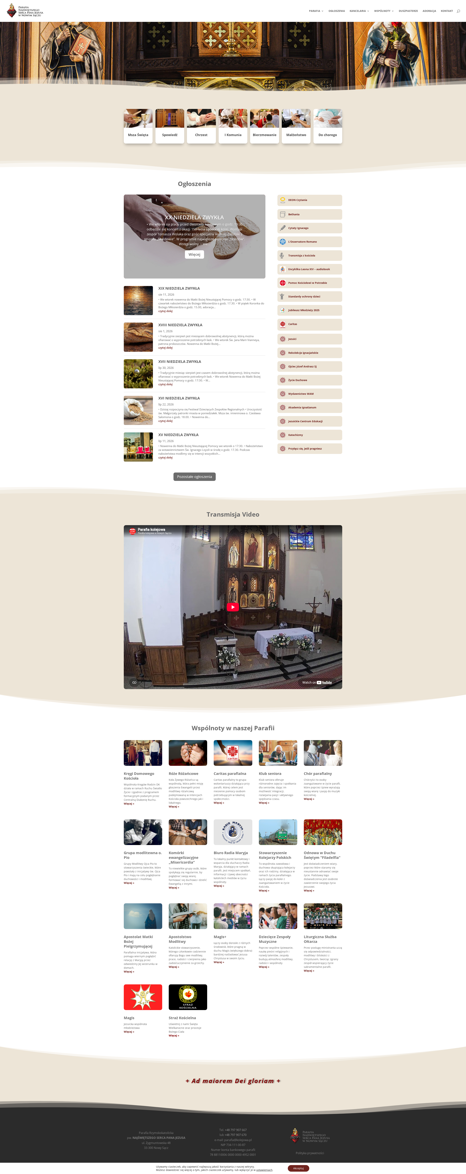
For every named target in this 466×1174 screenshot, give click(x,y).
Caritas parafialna (230, 773)
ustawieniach (264, 1170)
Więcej (194, 254)
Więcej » (129, 803)
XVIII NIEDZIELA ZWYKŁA (180, 324)
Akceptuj (298, 1168)
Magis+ (220, 936)
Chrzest (201, 135)
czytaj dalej (165, 311)
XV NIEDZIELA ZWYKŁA (178, 434)
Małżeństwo (296, 135)
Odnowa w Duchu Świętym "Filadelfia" (322, 855)
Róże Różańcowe (183, 773)
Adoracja (429, 11)
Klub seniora (270, 773)
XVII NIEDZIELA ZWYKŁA (179, 361)
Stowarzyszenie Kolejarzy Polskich (275, 855)
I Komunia (233, 135)
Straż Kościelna (182, 1017)
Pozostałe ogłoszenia (194, 476)
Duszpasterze (408, 11)
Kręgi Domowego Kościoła (139, 776)
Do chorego (328, 135)
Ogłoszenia (337, 11)
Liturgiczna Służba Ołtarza (320, 939)
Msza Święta (138, 135)
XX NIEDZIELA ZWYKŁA (194, 217)
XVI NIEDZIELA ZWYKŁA (179, 398)
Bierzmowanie (265, 135)
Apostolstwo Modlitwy (180, 939)
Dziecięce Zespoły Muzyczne (275, 939)
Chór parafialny (318, 773)
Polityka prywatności (310, 1153)
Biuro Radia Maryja (231, 852)
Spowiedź (169, 135)
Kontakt (447, 11)
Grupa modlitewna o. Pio (143, 855)
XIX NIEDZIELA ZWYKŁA (179, 288)
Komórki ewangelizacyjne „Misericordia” (183, 857)
